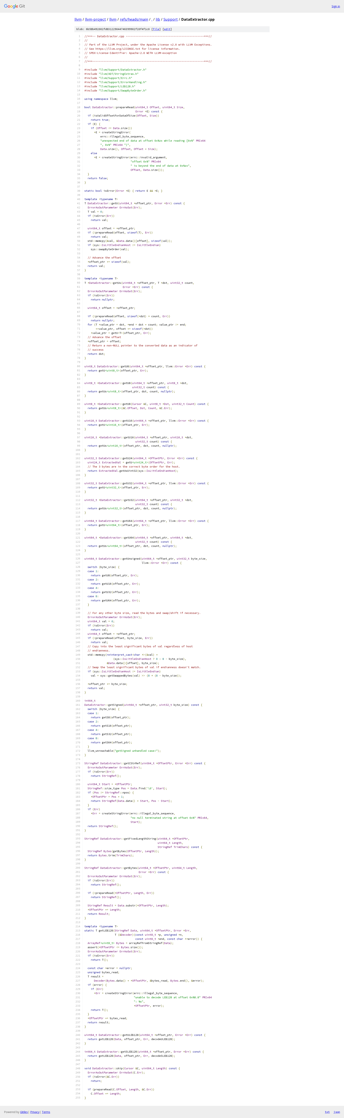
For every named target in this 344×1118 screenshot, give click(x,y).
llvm (78, 19)
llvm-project (95, 19)
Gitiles (24, 1112)
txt (327, 1112)
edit (167, 29)
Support (170, 19)
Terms (46, 1112)
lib (158, 19)
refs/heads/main (134, 19)
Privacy (34, 1112)
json (337, 1112)
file (156, 29)
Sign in (336, 6)
